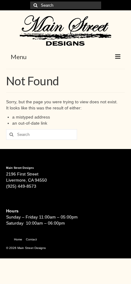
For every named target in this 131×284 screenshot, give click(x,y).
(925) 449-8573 (21, 186)
